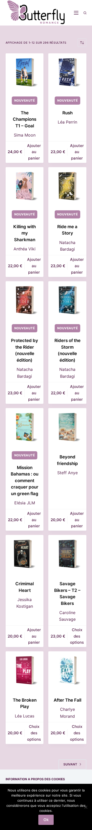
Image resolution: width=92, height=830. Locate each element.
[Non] (85, 807)
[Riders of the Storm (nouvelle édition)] (67, 300)
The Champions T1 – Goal (24, 119)
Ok (46, 819)
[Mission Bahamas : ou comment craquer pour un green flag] (25, 427)
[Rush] (67, 72)
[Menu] (76, 12)
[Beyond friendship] (67, 427)
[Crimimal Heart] (25, 554)
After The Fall (67, 700)
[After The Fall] (67, 670)
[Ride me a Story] (67, 186)
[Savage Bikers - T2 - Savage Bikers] (67, 554)
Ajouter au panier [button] (34, 152)
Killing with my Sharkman (24, 233)
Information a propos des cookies (35, 779)
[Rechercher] (85, 12)
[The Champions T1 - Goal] (25, 72)
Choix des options (77, 636)
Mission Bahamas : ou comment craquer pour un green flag (24, 480)
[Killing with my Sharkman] (25, 186)
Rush (67, 112)
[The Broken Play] (25, 670)
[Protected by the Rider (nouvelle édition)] (25, 300)
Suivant (70, 764)
